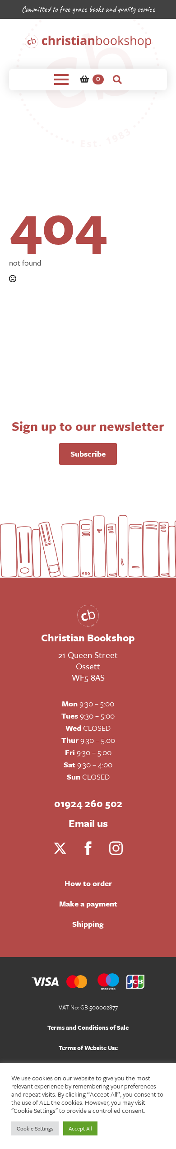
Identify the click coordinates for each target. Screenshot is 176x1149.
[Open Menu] (61, 79)
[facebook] (88, 848)
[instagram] (116, 848)
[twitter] (60, 848)
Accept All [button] (80, 1128)
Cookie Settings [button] (35, 1128)
